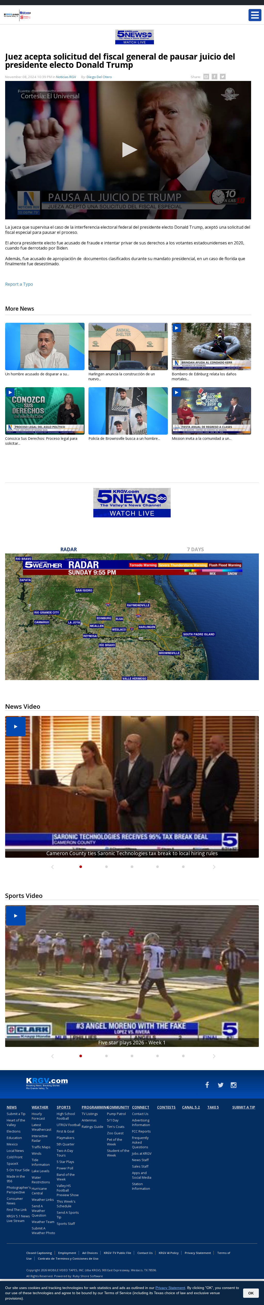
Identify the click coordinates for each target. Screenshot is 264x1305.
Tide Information (41, 1162)
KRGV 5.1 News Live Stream (18, 1218)
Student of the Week (118, 1153)
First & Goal (65, 1131)
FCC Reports (141, 1131)
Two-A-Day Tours (65, 1153)
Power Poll (65, 1168)
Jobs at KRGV (142, 1153)
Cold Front (14, 1157)
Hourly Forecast (38, 1116)
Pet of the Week (114, 1141)
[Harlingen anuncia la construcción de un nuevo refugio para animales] (128, 346)
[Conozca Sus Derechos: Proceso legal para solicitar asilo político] (45, 411)
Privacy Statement (198, 1253)
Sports (64, 1107)
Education (14, 1137)
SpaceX (12, 1163)
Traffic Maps (41, 1147)
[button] (128, 149)
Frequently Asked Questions (140, 1142)
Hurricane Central (39, 1190)
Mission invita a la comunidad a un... (202, 438)
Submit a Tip (16, 1113)
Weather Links (43, 1199)
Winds (37, 1153)
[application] (128, 150)
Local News (15, 1150)
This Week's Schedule (66, 1203)
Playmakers (66, 1137)
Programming (93, 1107)
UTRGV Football (68, 1124)
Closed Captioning (39, 1253)
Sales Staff (140, 1166)
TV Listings (90, 1113)
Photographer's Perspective (19, 1189)
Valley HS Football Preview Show (68, 1190)
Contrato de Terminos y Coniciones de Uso (68, 1258)
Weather (40, 1107)
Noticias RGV (66, 77)
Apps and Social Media (141, 1175)
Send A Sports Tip (68, 1214)
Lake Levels (41, 1171)
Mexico (12, 1144)
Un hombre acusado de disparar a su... (37, 373)
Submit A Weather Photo (43, 1230)
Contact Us (140, 1113)
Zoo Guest (115, 1133)
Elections (14, 1131)
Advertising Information (141, 1122)
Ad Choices (90, 1253)
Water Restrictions (41, 1179)
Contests (166, 1107)
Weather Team (43, 1221)
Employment (67, 1253)
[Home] (35, 15)
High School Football (66, 1116)
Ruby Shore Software (88, 1276)
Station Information (141, 1186)
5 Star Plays (65, 1161)
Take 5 (213, 1107)
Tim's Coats (116, 1126)
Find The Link (17, 1209)
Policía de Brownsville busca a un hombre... (124, 438)
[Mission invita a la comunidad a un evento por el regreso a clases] (211, 411)
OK (251, 1293)
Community (118, 1107)
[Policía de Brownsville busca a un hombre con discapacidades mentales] (128, 411)
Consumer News (15, 1200)
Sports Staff (66, 1223)
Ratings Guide (92, 1126)
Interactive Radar (40, 1138)
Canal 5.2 (191, 1107)
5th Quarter (66, 1144)
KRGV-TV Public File (117, 1253)
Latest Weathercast (41, 1127)
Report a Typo (19, 284)
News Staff (140, 1160)
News (12, 1107)
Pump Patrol (116, 1113)
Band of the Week (66, 1177)
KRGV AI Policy (169, 1253)
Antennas (89, 1120)
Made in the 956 (16, 1178)
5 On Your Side (18, 1170)
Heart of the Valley (16, 1122)
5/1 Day (112, 1120)
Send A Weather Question (39, 1211)
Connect (140, 1107)
